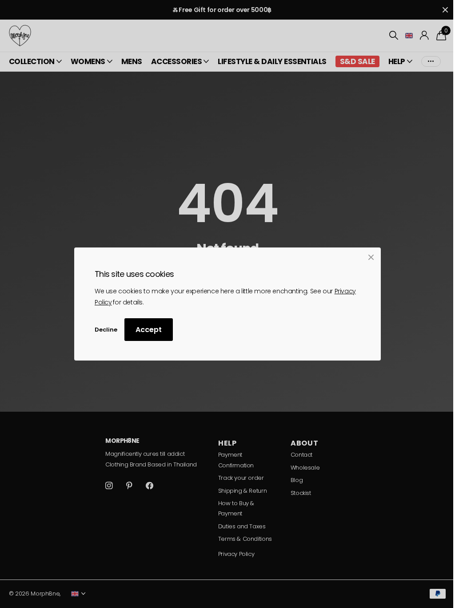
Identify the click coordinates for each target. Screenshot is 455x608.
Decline (106, 329)
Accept (149, 330)
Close (371, 257)
